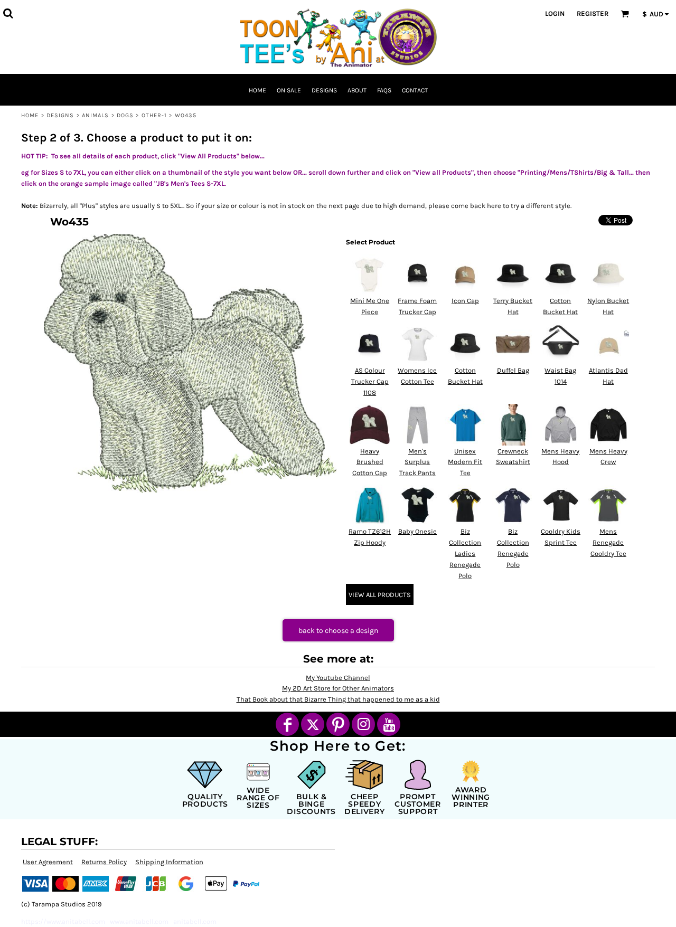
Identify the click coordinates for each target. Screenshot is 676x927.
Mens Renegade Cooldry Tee (608, 542)
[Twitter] (312, 724)
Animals (95, 115)
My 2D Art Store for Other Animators (338, 688)
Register (592, 13)
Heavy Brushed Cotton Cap (369, 462)
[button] (8, 13)
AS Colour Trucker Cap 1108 (370, 381)
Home (30, 115)
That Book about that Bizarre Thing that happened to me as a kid (338, 699)
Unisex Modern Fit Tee (465, 462)
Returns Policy (104, 862)
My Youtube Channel (338, 678)
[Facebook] (287, 724)
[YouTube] (388, 724)
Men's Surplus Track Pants (417, 462)
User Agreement (48, 862)
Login (555, 13)
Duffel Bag (513, 370)
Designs (60, 115)
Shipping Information (169, 862)
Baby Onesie (417, 531)
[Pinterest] (338, 724)
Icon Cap (465, 301)
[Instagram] (363, 724)
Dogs (125, 115)
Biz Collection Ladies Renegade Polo (465, 553)
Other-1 (154, 115)
